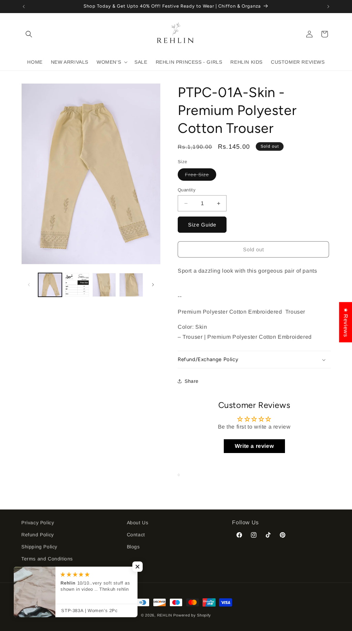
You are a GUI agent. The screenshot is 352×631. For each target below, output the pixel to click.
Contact (136, 534)
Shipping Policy (39, 546)
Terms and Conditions (47, 558)
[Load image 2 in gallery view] (77, 285)
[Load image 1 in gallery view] (50, 285)
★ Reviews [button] (346, 322)
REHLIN (164, 615)
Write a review (254, 446)
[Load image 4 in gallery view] (131, 285)
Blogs (133, 546)
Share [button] (192, 381)
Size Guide (202, 225)
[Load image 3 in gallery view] (104, 285)
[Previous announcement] (23, 6)
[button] (28, 34)
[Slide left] (28, 284)
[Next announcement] (328, 6)
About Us (137, 522)
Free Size (200, 176)
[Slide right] (153, 284)
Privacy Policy (37, 522)
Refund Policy (37, 534)
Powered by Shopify (192, 615)
